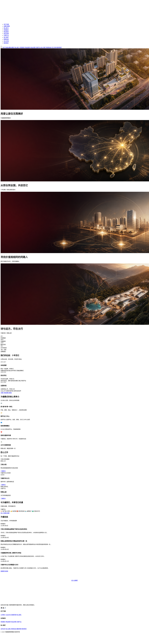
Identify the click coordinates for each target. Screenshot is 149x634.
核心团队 (18, 614)
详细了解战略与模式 (6, 392)
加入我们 (6, 37)
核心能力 (6, 28)
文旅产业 (6, 35)
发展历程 (13, 614)
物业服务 (6, 31)
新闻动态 (6, 39)
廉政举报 (18, 628)
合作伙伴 (3, 628)
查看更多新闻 (4, 571)
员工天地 (6, 41)
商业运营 (6, 33)
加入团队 (8, 628)
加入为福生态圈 (5, 513)
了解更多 (3, 471)
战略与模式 (7, 26)
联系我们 (6, 43)
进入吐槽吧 (74, 580)
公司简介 (3, 614)
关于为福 (6, 24)
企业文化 (8, 614)
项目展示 (6, 30)
